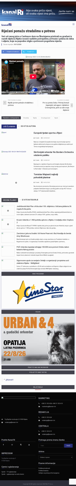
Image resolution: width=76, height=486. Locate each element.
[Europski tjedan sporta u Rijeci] (16, 139)
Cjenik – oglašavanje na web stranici (12, 474)
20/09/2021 (46, 138)
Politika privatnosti (44, 468)
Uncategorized (45, 118)
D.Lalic (37, 138)
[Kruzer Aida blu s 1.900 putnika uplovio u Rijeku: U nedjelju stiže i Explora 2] (8, 224)
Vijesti (56, 118)
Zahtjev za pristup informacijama (48, 473)
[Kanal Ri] (6, 24)
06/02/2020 (46, 182)
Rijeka (35, 118)
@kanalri (9, 380)
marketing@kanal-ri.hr (49, 406)
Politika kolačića (43, 470)
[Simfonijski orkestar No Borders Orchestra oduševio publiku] (16, 160)
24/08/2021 (46, 160)
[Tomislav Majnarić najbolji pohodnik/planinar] (16, 182)
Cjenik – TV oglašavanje (8, 472)
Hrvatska (26, 118)
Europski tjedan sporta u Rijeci (48, 133)
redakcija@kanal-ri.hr (11, 422)
